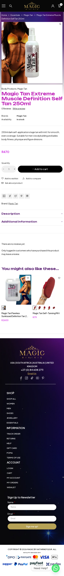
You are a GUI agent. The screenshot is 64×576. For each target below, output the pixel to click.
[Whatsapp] (56, 568)
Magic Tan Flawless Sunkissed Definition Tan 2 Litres (14, 316)
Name (11, 502)
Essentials (15, 15)
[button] (60, 24)
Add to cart (41, 169)
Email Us (32, 373)
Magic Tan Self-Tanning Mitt (46, 313)
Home (4, 15)
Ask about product (13, 183)
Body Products (9, 89)
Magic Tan (28, 15)
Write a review (19, 108)
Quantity (5, 163)
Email (10, 513)
